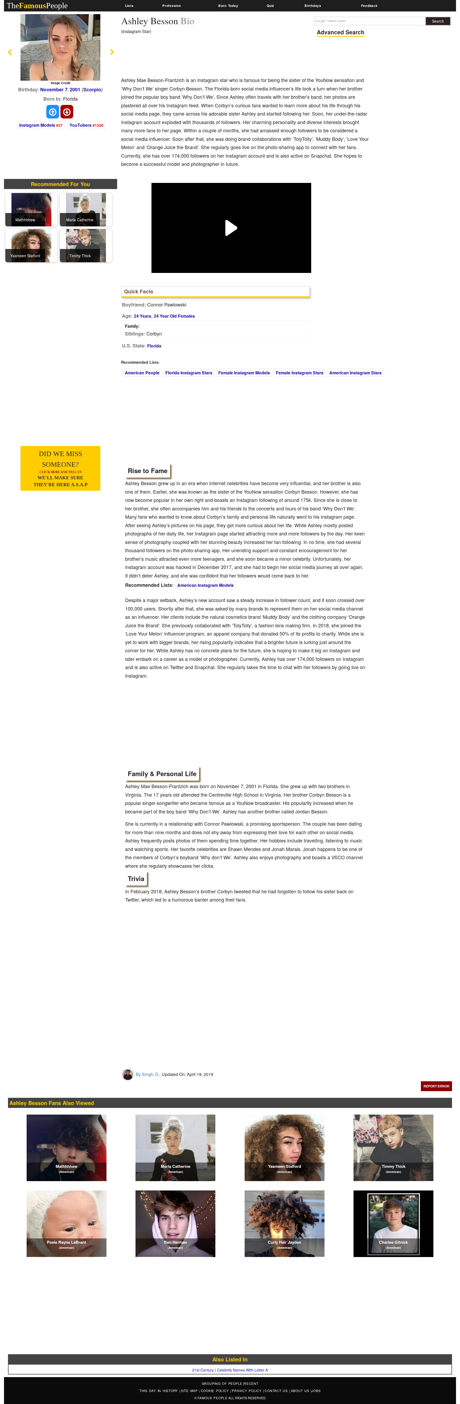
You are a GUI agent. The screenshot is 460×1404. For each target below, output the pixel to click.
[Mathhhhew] (31, 209)
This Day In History (159, 1390)
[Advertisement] (218, 57)
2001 (75, 89)
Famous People (213, 1397)
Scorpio (92, 89)
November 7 (54, 89)
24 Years (142, 316)
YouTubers (80, 125)
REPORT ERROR (436, 1086)
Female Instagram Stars (299, 373)
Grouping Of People (222, 1383)
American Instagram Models (205, 585)
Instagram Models (37, 125)
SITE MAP (190, 1390)
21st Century (203, 1370)
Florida (154, 346)
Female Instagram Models (244, 373)
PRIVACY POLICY (247, 1390)
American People (142, 373)
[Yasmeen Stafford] (31, 245)
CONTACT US (277, 1390)
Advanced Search (340, 32)
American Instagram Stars (355, 373)
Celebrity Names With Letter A (242, 1370)
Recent (251, 1383)
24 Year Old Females (174, 316)
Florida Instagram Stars (188, 373)
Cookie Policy (216, 1390)
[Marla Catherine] (86, 209)
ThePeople (37, 5)
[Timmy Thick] (86, 245)
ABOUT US (301, 1390)
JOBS (316, 1390)
